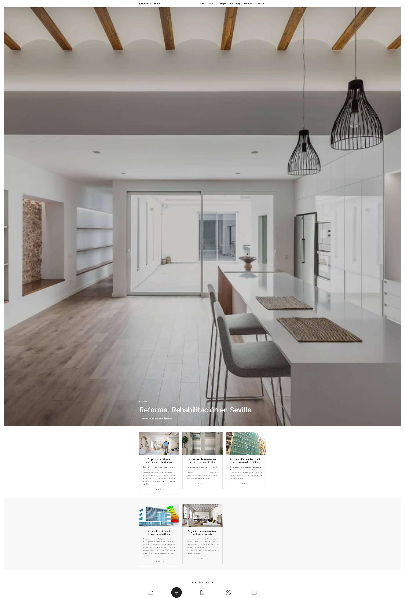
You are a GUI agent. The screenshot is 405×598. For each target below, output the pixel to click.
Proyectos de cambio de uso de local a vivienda (202, 532)
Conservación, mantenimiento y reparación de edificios (245, 460)
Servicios (211, 4)
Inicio (202, 4)
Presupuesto (248, 4)
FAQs (231, 4)
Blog (238, 4)
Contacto (260, 4)
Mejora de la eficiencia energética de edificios (159, 532)
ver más (158, 489)
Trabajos (222, 4)
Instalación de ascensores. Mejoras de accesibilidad (202, 460)
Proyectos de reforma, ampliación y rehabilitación (159, 460)
